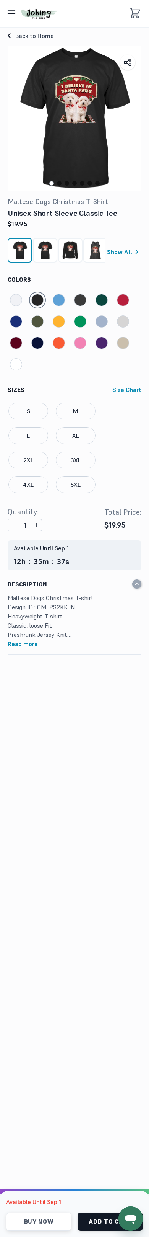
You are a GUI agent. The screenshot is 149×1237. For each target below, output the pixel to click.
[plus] (36, 525)
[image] (39, 13)
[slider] (74, 253)
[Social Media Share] (127, 62)
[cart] (135, 13)
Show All (119, 252)
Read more (23, 644)
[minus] (13, 525)
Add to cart (110, 1221)
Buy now (38, 1221)
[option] (20, 250)
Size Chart (126, 389)
